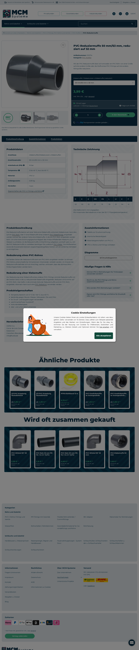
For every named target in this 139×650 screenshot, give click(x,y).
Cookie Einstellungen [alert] (83, 312)
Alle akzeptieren (103, 336)
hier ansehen (104, 327)
